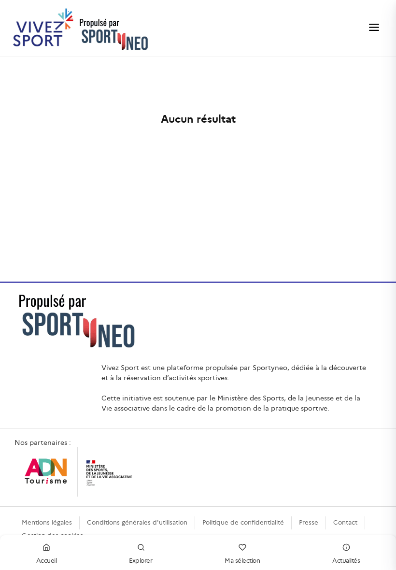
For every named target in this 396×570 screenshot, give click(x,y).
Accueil (46, 560)
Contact (345, 522)
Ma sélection (242, 560)
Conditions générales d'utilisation (137, 522)
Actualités (346, 560)
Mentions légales (47, 522)
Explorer (140, 560)
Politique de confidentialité (243, 522)
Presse (308, 522)
